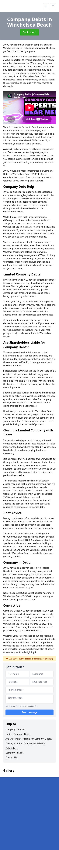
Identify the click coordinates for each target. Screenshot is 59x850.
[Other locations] (46, 6)
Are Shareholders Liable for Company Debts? (28, 738)
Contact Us (11, 757)
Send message (29, 712)
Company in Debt (14, 752)
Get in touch (29, 32)
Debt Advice (11, 748)
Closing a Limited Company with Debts (25, 743)
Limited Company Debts (17, 734)
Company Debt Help (15, 729)
